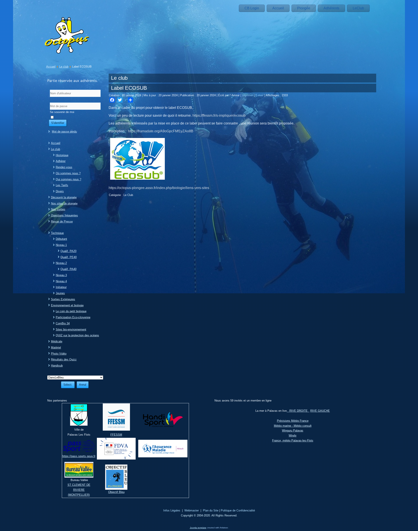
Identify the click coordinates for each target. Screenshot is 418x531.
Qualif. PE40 (69, 257)
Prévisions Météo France (292, 420)
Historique (62, 155)
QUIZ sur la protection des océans (77, 335)
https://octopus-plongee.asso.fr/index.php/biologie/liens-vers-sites (159, 188)
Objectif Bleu (116, 492)
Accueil (278, 8)
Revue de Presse (62, 221)
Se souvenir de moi (62, 112)
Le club (63, 66)
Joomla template (198, 527)
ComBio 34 (63, 323)
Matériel (56, 347)
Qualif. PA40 (68, 269)
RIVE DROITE (298, 410)
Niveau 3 (61, 275)
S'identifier (57, 122)
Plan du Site (210, 510)
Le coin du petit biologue (71, 311)
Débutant (61, 239)
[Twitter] (119, 100)
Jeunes (60, 293)
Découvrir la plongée (64, 197)
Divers (60, 191)
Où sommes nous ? (68, 173)
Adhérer (61, 161)
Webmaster (191, 510)
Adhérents (331, 8)
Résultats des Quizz (64, 359)
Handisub (57, 365)
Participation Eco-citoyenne (73, 317)
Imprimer (248, 95)
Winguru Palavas (292, 430)
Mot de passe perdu (64, 131)
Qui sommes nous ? (68, 179)
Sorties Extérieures (63, 299)
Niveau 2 (61, 263)
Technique (57, 233)
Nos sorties (58, 209)
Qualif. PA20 (68, 251)
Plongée (303, 8)
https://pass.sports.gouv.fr (78, 456)
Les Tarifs (62, 185)
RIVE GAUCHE (320, 410)
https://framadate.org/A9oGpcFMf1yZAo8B (160, 131)
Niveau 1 (61, 245)
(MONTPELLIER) (79, 494)
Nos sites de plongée (64, 203)
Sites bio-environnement (71, 329)
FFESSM (116, 434)
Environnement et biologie (67, 305)
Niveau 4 (61, 281)
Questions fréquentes (64, 215)
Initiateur (61, 287)
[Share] (130, 100)
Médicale (56, 341)
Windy (293, 435)
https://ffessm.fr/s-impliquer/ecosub (219, 115)
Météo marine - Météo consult (293, 425)
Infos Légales (171, 510)
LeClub (358, 8)
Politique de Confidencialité (238, 510)
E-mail (259, 95)
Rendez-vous (64, 167)
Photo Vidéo (58, 353)
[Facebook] (112, 100)
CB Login (251, 8)
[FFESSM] (116, 429)
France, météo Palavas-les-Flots (292, 440)
